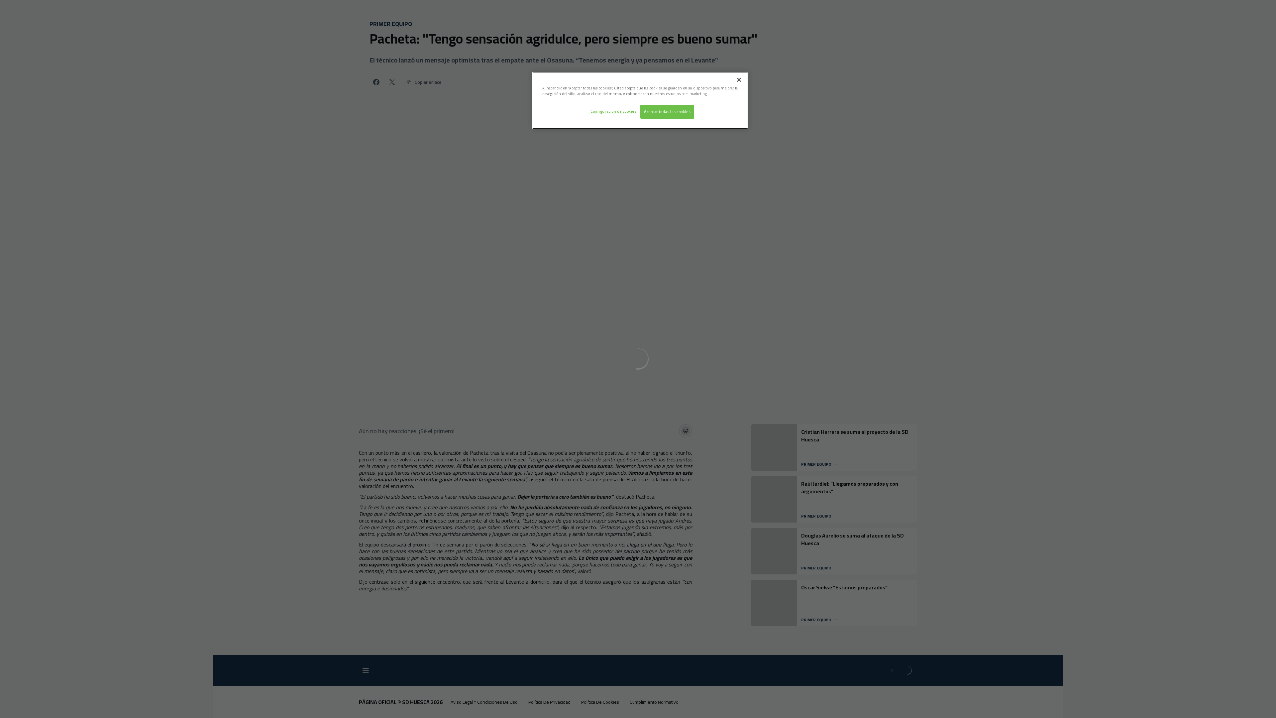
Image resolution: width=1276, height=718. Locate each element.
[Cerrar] (739, 79)
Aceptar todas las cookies (667, 111)
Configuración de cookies (613, 111)
